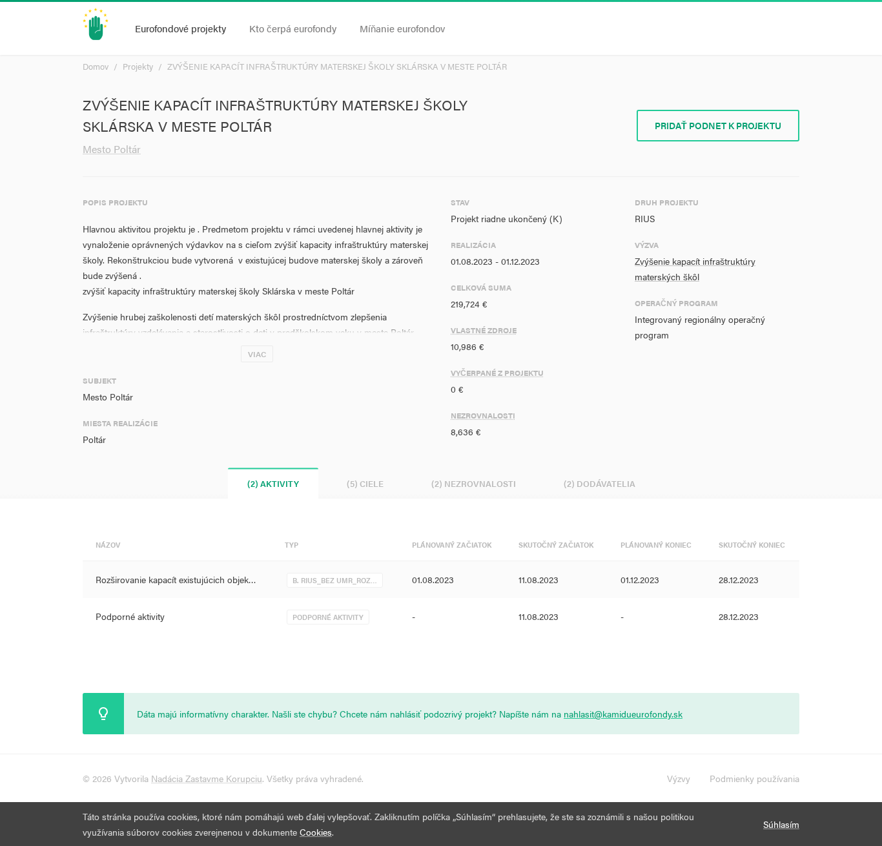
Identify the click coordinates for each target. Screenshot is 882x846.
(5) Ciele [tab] (365, 483)
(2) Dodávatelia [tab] (599, 483)
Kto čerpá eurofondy (292, 28)
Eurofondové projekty (180, 28)
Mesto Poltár (112, 148)
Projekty (138, 66)
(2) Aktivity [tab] (273, 483)
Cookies (316, 831)
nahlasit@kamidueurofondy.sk (623, 713)
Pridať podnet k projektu (718, 125)
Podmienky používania (754, 778)
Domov (95, 66)
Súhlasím (781, 824)
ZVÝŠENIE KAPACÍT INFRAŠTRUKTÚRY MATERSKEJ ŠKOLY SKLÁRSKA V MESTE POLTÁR (337, 66)
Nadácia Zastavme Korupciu (206, 778)
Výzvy (678, 778)
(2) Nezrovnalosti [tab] (473, 483)
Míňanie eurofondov (402, 28)
